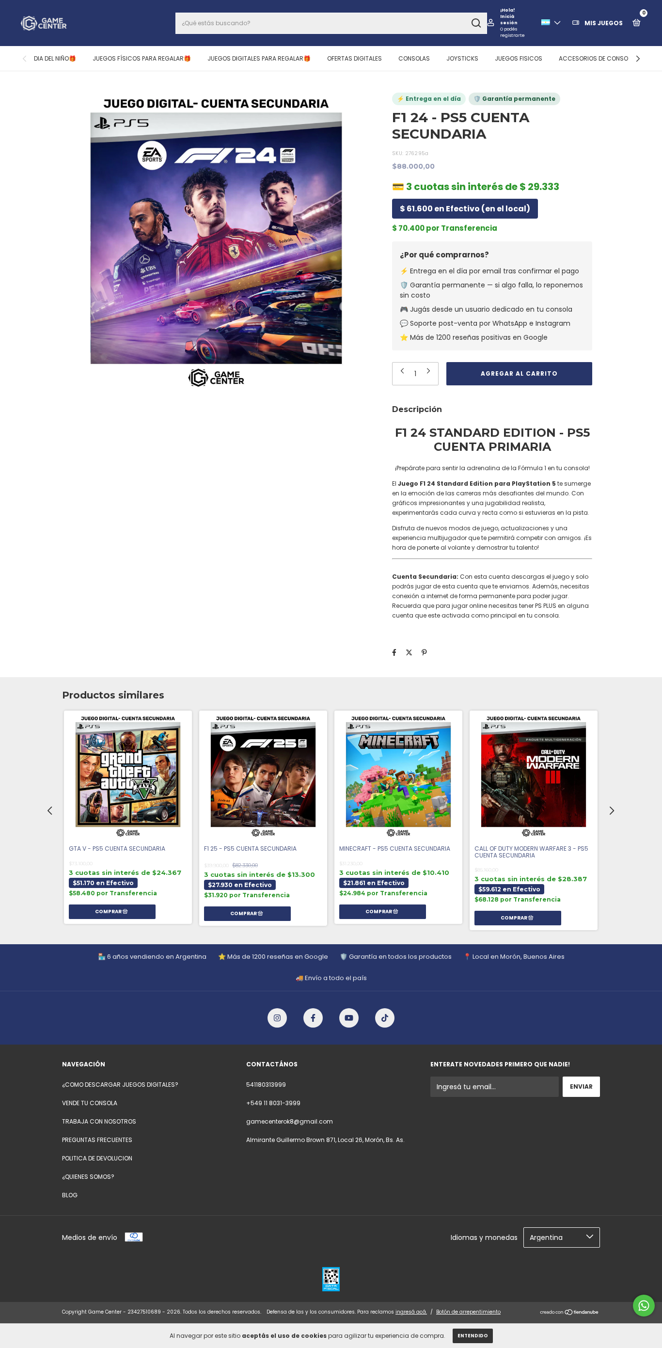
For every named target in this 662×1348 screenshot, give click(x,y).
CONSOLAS (414, 58)
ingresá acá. (411, 1312)
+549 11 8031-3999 (273, 1103)
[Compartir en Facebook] (394, 652)
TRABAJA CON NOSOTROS (99, 1121)
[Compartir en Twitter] (409, 652)
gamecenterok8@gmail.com (289, 1121)
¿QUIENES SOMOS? (88, 1177)
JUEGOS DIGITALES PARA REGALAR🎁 (259, 58)
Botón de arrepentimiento (468, 1312)
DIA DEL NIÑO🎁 (55, 58)
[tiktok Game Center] (384, 1018)
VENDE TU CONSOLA (89, 1103)
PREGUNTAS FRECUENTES (97, 1140)
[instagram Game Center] (277, 1018)
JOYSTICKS (462, 58)
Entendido (472, 1335)
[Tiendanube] (569, 1313)
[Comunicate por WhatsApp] (644, 1305)
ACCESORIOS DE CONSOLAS (598, 58)
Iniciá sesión (509, 20)
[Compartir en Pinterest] (424, 652)
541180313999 (266, 1084)
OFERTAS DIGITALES (354, 58)
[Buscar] (476, 23)
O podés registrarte (512, 32)
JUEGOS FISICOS (518, 58)
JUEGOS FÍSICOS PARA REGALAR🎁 (142, 58)
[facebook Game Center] (313, 1018)
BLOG (70, 1195)
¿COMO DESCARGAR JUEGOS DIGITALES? (120, 1084)
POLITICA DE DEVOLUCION (97, 1158)
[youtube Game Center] (349, 1018)
